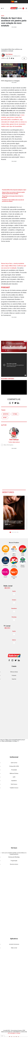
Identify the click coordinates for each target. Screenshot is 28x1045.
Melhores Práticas (14, 773)
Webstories (8, 492)
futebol (15, 414)
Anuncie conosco (14, 864)
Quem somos (14, 762)
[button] (10, 532)
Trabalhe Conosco (14, 787)
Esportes (14, 679)
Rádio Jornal (14, 947)
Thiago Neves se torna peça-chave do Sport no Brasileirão (12, 196)
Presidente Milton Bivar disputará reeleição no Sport (14, 189)
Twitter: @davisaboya (14, 442)
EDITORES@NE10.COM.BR (14, 1033)
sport (5, 417)
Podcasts (14, 675)
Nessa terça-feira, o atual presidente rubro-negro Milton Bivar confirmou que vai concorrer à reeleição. (13, 266)
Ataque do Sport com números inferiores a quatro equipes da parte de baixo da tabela (13, 193)
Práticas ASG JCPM (14, 766)
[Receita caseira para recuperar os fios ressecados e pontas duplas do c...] (14, 513)
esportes (6, 414)
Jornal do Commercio (14, 944)
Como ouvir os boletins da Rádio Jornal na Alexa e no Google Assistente (14, 853)
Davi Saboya (9, 54)
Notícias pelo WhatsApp (14, 857)
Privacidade (14, 769)
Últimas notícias (14, 671)
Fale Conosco (14, 784)
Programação (14, 860)
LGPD (14, 777)
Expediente (14, 780)
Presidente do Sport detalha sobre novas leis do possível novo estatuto (13, 200)
